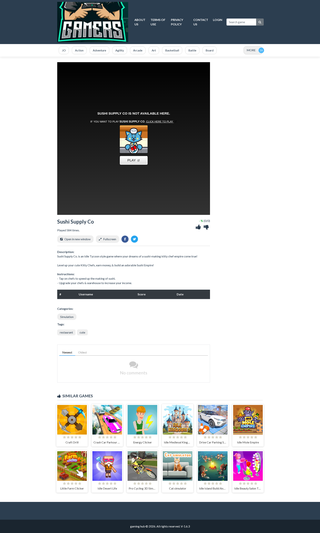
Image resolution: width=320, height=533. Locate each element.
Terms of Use (158, 22)
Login (217, 19)
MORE (251, 50)
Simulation (67, 317)
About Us (139, 22)
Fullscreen (109, 239)
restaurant (66, 332)
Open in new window (77, 239)
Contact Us (200, 22)
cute (82, 332)
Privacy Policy (177, 22)
